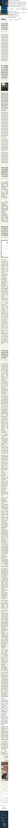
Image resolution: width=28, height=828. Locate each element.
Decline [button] (16, 19)
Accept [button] (10, 19)
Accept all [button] (11, 9)
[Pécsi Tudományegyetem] (5, 9)
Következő (6, 798)
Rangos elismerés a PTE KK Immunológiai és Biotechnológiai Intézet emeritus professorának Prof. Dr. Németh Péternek (8, 231)
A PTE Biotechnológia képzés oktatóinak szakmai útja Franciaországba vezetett (8, 354)
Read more (24, 12)
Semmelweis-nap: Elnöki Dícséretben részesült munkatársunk (7, 26)
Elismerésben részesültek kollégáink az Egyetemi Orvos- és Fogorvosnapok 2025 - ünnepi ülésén (8, 172)
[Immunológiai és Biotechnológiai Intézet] (2, 9)
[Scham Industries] (4, 823)
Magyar (7, 1)
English (8, 2)
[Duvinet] (4, 825)
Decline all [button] (18, 9)
